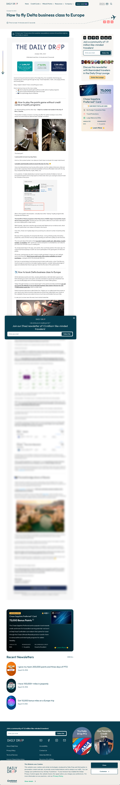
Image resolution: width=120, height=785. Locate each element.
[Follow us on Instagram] (56, 740)
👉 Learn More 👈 (97, 128)
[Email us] (64, 740)
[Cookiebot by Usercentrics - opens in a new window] (12, 781)
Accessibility (43, 746)
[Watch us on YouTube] (40, 740)
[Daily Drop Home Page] (12, 4)
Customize (103, 771)
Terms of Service (12, 755)
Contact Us (43, 751)
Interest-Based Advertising (15, 759)
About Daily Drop (12, 746)
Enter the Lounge (97, 77)
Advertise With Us (45, 755)
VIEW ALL (70, 657)
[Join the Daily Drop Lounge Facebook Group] (48, 740)
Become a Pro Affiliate (46, 759)
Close (104, 765)
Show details (29, 781)
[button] (27, 4)
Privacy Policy (11, 751)
